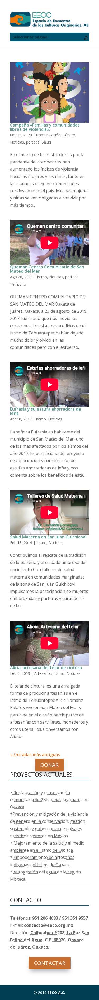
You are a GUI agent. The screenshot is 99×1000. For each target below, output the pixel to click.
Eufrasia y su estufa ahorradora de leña (45, 411)
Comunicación (48, 134)
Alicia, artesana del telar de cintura (46, 668)
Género (69, 134)
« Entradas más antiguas (35, 755)
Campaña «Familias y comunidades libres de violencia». (45, 127)
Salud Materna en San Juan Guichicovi (48, 537)
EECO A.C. (56, 992)
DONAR (49, 764)
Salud (46, 142)
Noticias (17, 142)
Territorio (18, 284)
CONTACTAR (49, 963)
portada (33, 142)
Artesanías (43, 673)
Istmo (42, 276)
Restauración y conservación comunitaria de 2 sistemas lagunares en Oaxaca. (49, 800)
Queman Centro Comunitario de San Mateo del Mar (47, 269)
